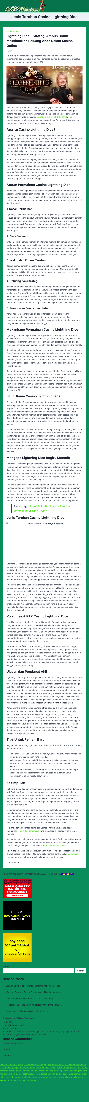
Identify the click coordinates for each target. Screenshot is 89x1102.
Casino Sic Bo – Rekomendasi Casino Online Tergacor (31, 998)
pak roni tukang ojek (57, 1074)
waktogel (7, 1031)
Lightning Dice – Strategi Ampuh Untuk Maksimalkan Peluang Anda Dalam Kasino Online (39, 41)
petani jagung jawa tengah (35, 1074)
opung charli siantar (13, 1074)
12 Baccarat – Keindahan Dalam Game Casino (27, 1011)
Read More (12, 862)
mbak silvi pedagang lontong (34, 1077)
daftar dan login (32, 1031)
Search (6, 967)
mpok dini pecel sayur (46, 1067)
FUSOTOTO (8, 1022)
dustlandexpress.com (56, 845)
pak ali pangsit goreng (10, 1077)
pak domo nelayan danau (24, 1080)
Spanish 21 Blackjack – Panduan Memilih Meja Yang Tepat (33, 986)
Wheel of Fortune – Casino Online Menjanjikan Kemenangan (33, 992)
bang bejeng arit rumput (35, 1064)
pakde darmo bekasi (77, 1074)
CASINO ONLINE (12, 32)
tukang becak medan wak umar (28, 1071)
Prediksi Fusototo (11, 1028)
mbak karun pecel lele (67, 1067)
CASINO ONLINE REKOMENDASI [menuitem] (52, 117)
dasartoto (7, 1055)
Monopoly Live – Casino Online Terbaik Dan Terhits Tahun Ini (34, 1005)
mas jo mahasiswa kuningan (61, 1077)
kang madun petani (26, 1067)
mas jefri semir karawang (11, 1064)
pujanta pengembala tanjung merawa (64, 1064)
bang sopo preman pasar (55, 1071)
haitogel (6, 1049)
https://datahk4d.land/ (13, 1025)
